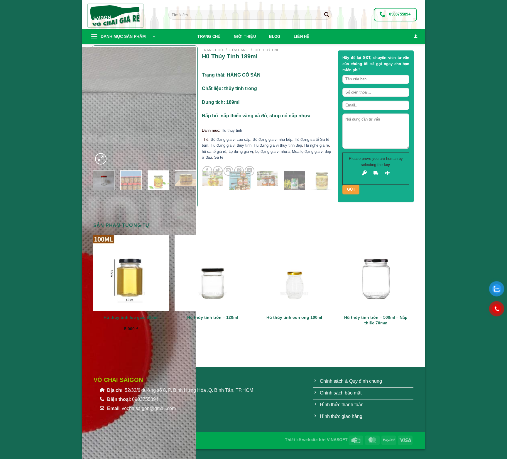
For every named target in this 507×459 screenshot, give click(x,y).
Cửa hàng (238, 50)
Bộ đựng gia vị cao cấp (230, 139)
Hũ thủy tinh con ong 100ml (294, 317)
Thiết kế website (301, 439)
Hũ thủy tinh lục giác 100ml (131, 317)
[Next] (115, 155)
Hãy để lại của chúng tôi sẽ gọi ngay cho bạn (376, 63)
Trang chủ (208, 36)
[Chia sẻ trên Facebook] (207, 171)
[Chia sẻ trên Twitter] (218, 171)
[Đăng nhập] (415, 37)
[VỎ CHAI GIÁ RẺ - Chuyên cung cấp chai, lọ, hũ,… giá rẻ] (123, 14)
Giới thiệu (245, 36)
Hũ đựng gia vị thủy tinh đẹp (278, 145)
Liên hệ (302, 36)
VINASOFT (337, 439)
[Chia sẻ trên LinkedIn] (249, 171)
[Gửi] (327, 15)
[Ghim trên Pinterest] (239, 171)
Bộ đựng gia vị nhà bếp (272, 139)
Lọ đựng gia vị (241, 151)
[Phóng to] (101, 159)
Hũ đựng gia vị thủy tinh (231, 145)
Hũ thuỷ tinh (267, 50)
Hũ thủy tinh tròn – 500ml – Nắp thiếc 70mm (376, 320)
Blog (274, 36)
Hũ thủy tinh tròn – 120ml (212, 317)
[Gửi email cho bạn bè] (228, 171)
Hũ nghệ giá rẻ (316, 145)
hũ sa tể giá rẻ (214, 151)
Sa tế (218, 157)
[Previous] (96, 196)
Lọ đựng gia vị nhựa (272, 151)
